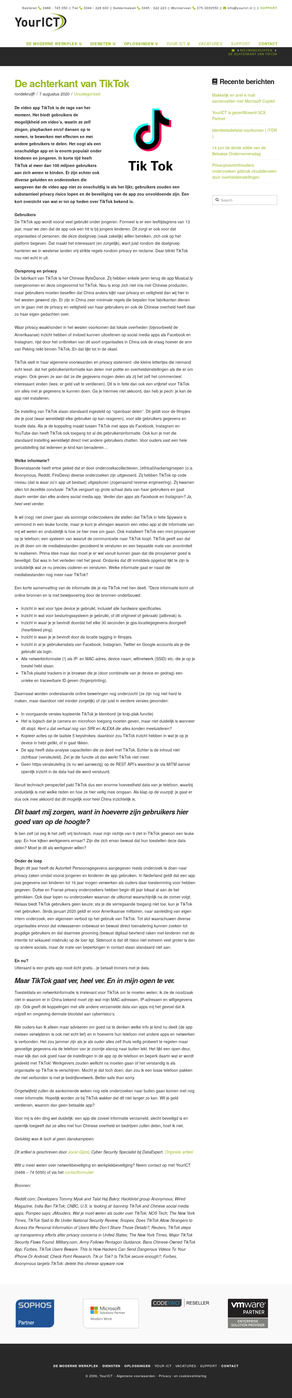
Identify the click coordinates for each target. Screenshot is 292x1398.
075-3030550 (207, 7)
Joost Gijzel (78, 1152)
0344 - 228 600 (96, 7)
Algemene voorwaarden (136, 1375)
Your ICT (163, 1365)
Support (208, 1365)
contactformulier (79, 1172)
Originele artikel (179, 1152)
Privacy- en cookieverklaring (182, 1375)
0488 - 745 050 (55, 7)
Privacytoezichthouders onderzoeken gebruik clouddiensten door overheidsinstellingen (244, 171)
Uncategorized (87, 94)
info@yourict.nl (240, 7)
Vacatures (185, 1365)
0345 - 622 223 (154, 7)
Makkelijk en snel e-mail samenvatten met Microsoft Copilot (243, 98)
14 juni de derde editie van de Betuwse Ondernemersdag (239, 150)
